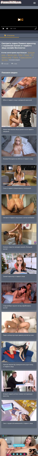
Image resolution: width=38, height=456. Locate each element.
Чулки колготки (26, 57)
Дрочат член (12, 55)
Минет (27, 55)
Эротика (5, 60)
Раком (15, 57)
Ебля (20, 55)
